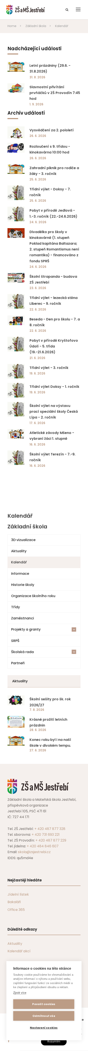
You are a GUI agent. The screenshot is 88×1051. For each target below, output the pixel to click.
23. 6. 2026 (37, 288)
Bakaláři (14, 901)
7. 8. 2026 (36, 710)
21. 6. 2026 (37, 358)
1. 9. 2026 (36, 104)
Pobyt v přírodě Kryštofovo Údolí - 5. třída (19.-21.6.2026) (53, 346)
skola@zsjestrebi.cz (34, 851)
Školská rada (43, 651)
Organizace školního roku (33, 595)
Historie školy (22, 584)
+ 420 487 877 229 (50, 840)
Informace (20, 573)
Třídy (15, 607)
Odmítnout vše (43, 1016)
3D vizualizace (23, 539)
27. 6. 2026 (37, 750)
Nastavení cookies (43, 1028)
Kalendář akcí (19, 951)
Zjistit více (19, 992)
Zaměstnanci (22, 618)
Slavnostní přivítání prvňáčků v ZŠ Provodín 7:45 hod (54, 93)
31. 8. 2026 (37, 77)
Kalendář (19, 562)
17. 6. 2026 (37, 423)
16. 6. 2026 (37, 444)
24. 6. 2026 (37, 222)
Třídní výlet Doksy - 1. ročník (54, 386)
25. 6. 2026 (37, 179)
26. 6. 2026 (37, 136)
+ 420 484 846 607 (43, 846)
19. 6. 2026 (37, 373)
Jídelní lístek (18, 894)
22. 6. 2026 (37, 309)
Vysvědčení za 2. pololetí (51, 130)
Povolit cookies (43, 1004)
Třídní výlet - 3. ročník (48, 367)
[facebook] (8, 1040)
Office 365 (16, 909)
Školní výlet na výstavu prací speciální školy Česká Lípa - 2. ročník (53, 411)
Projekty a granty (43, 629)
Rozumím (53, 1041)
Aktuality (18, 551)
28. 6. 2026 (37, 730)
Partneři (18, 663)
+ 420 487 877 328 (49, 828)
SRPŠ (15, 640)
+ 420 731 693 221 (46, 834)
